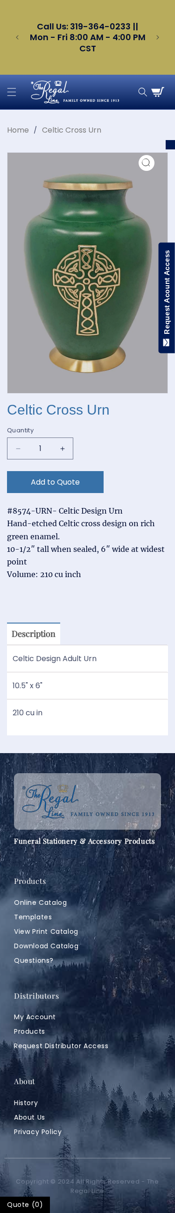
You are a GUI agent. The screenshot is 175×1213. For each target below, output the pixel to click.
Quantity (20, 430)
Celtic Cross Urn (71, 130)
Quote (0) (25, 1204)
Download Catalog (46, 946)
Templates (33, 917)
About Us (29, 1117)
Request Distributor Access (61, 1046)
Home (18, 130)
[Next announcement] (157, 37)
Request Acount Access (167, 294)
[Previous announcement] (17, 37)
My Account (35, 1017)
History (26, 1102)
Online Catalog (40, 902)
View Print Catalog (46, 931)
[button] (11, 92)
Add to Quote (55, 482)
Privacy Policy (38, 1131)
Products (29, 1031)
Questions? (34, 960)
